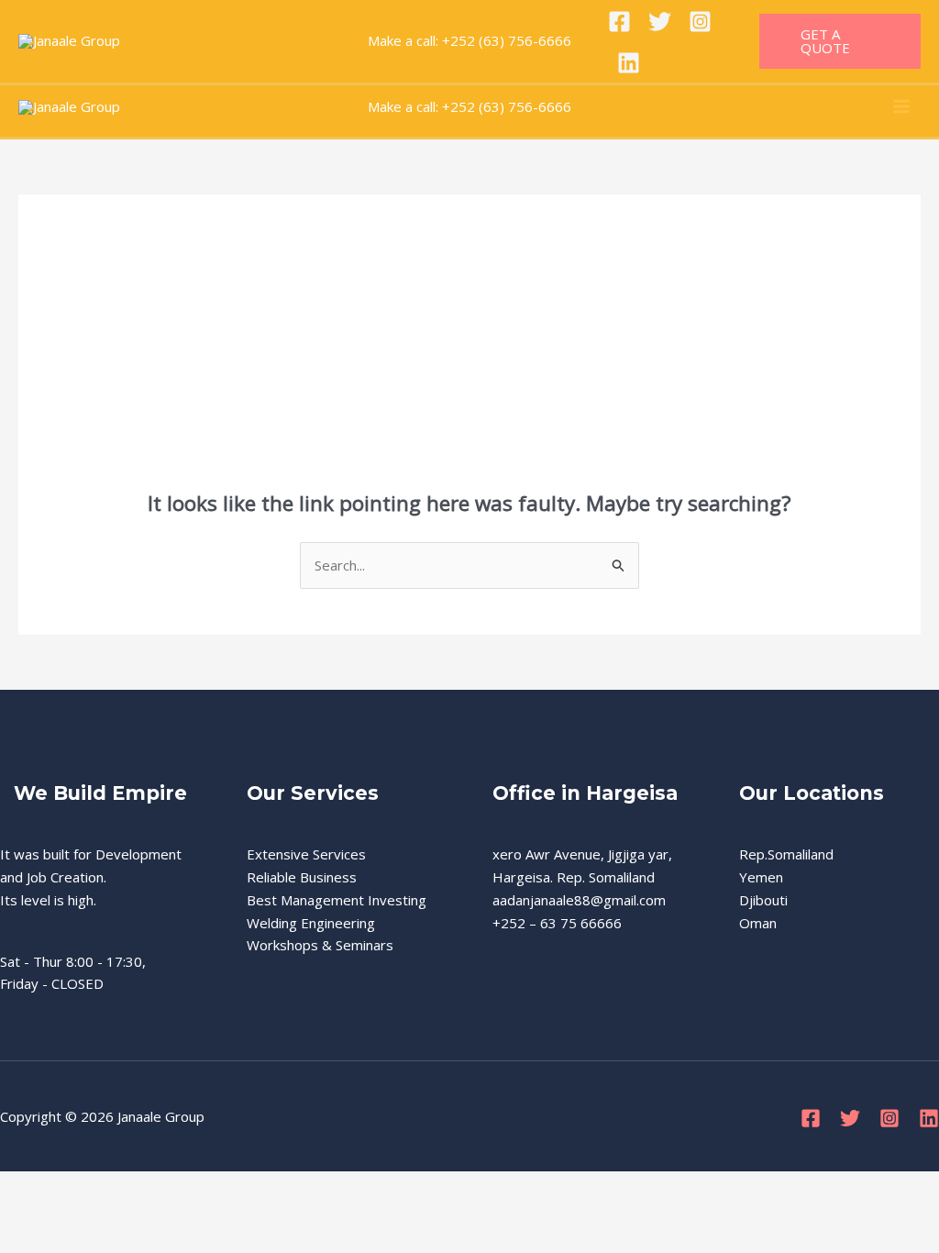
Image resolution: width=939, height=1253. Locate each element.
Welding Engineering (311, 923)
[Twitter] (659, 21)
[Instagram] (700, 21)
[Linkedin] (628, 62)
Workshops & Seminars (320, 945)
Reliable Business (302, 877)
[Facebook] (619, 21)
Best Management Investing (336, 900)
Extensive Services (306, 854)
